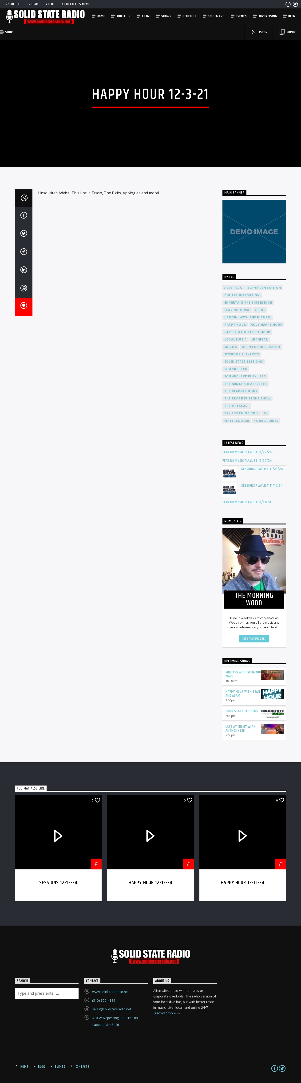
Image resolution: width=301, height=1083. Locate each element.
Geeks (260, 310)
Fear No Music (237, 310)
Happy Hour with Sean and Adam (243, 694)
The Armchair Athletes (245, 384)
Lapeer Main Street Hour (247, 332)
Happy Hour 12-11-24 (243, 883)
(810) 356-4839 (103, 1000)
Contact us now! (76, 4)
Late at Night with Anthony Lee (240, 729)
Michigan (260, 339)
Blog (51, 4)
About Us (123, 16)
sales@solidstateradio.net (111, 1009)
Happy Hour (235, 325)
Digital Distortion (242, 295)
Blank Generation (264, 288)
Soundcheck (235, 369)
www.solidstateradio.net (110, 991)
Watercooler (236, 421)
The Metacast (236, 406)
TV (265, 413)
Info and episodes (254, 638)
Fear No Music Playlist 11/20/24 (247, 460)
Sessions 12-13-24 (58, 883)
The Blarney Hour (240, 391)
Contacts (82, 1066)
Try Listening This (241, 413)
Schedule (14, 4)
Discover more (165, 1013)
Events (241, 16)
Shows (166, 16)
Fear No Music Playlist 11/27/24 (247, 452)
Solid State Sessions (243, 362)
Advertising (267, 16)
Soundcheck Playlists (245, 376)
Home (101, 16)
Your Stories (266, 421)
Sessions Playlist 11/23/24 (262, 469)
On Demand (216, 16)
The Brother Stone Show (247, 398)
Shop (9, 32)
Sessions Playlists (241, 354)
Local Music (235, 339)
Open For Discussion (261, 347)
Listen (262, 32)
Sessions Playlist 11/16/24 (262, 485)
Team (35, 4)
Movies (230, 347)
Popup (291, 32)
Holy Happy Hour (266, 325)
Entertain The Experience (248, 303)
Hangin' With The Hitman (247, 317)
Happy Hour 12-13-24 (151, 883)
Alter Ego (233, 288)
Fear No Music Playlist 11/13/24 (246, 502)
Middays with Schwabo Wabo (243, 674)
